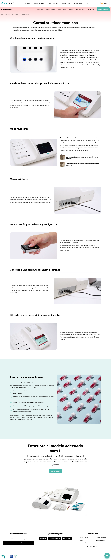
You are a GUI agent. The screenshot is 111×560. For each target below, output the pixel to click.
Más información (80, 9)
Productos (27, 3)
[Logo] (7, 3)
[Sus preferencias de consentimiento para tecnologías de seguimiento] (2, 557)
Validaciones (90, 9)
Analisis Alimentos (50, 9)
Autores (81, 540)
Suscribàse (17, 543)
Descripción (40, 9)
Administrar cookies (100, 540)
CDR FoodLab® (7, 9)
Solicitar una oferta (103, 9)
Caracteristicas (25, 14)
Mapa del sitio (82, 543)
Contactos (43, 538)
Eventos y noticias (83, 537)
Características (62, 9)
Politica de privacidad (100, 537)
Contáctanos (78, 3)
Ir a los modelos (55, 471)
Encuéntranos (67, 538)
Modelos (71, 9)
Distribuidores (53, 3)
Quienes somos (66, 3)
